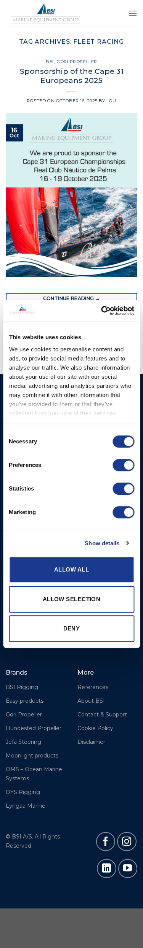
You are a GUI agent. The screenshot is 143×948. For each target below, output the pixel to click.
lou (111, 100)
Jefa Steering (23, 741)
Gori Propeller (76, 61)
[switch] (123, 465)
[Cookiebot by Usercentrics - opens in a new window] (101, 311)
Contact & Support (102, 714)
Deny (71, 628)
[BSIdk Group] (45, 13)
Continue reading (71, 298)
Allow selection (72, 599)
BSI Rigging (22, 687)
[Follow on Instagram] (126, 841)
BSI (50, 61)
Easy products (24, 700)
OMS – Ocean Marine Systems (34, 774)
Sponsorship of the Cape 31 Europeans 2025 (72, 76)
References (92, 687)
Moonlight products (32, 755)
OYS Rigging (23, 792)
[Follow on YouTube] (127, 868)
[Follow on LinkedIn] (106, 868)
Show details (102, 543)
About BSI (91, 700)
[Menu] (132, 13)
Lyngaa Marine (25, 805)
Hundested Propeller (33, 728)
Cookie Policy (95, 728)
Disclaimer (91, 741)
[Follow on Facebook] (105, 841)
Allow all (71, 569)
